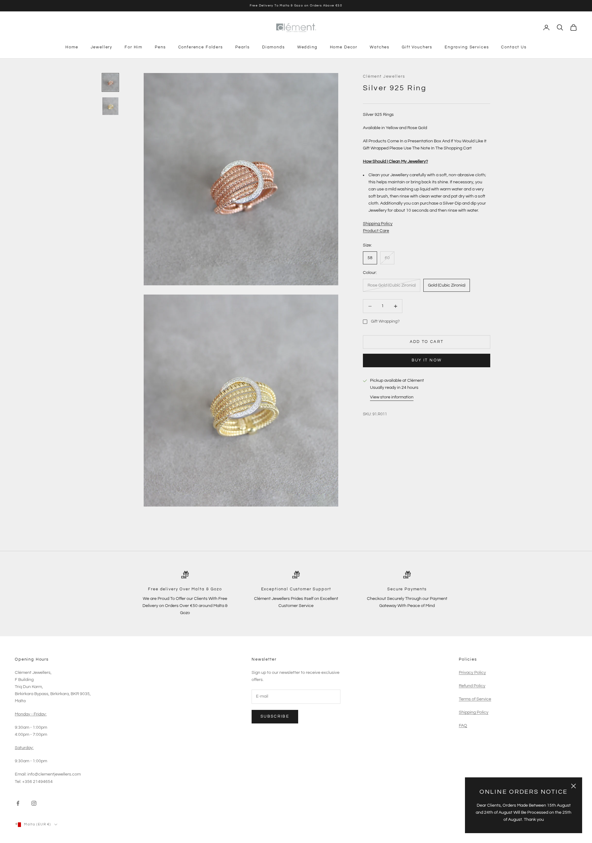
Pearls (242, 47)
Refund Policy (472, 686)
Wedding (307, 47)
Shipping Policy (378, 224)
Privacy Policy (472, 672)
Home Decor (343, 47)
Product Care (376, 231)
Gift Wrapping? (385, 322)
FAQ (463, 725)
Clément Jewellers (384, 76)
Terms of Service (475, 699)
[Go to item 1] (110, 82)
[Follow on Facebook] (18, 803)
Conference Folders (200, 47)
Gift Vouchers (417, 47)
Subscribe (275, 716)
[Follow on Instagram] (34, 803)
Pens (160, 47)
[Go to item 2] (110, 106)
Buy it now (427, 360)
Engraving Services (467, 47)
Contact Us (513, 47)
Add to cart (427, 342)
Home (71, 47)
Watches (379, 47)
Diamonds (273, 47)
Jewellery (102, 47)
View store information (391, 397)
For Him (133, 47)
